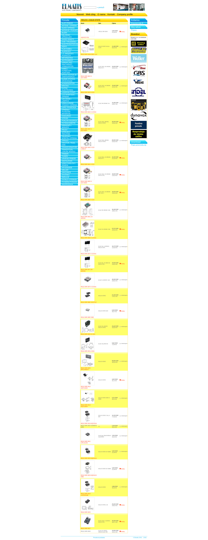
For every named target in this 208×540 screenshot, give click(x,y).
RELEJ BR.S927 (86, 528)
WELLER (65, 170)
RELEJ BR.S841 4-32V (87, 164)
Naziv (82, 23)
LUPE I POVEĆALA (69, 107)
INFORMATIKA (67, 58)
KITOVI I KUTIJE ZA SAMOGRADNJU (69, 76)
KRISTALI (65, 86)
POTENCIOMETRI (68, 123)
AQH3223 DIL (85, 37)
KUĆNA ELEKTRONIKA (67, 89)
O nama (101, 14)
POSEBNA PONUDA (69, 182)
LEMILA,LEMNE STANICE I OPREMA (69, 104)
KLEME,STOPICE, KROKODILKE (68, 80)
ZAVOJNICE (66, 172)
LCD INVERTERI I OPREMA (68, 96)
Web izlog (90, 14)
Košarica (135, 20)
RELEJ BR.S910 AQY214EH (86, 387)
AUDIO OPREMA (68, 28)
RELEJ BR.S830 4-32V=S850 (86, 129)
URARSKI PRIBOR (69, 159)
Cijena (114, 23)
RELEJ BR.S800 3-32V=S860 (86, 77)
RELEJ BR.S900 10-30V (88, 334)
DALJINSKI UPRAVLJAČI (67, 36)
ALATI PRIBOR (67, 23)
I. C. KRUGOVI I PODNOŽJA (68, 54)
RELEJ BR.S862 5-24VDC (88, 238)
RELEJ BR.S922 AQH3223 (89, 458)
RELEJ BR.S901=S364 (87, 351)
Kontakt (111, 14)
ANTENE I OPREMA (69, 25)
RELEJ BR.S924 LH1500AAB (86, 494)
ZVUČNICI (65, 175)
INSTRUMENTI (67, 60)
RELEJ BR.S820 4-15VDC (88, 112)
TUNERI (65, 156)
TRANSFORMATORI (69, 147)
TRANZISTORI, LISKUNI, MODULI (68, 150)
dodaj (123, 31)
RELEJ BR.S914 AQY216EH (86, 405)
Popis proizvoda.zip (138, 145)
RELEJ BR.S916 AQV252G (89, 423)
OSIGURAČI (66, 116)
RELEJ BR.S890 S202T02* (89, 302)
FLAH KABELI (67, 49)
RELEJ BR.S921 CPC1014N (86, 442)
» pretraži (100, 7)
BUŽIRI (64, 33)
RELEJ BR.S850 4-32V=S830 (86, 182)
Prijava (133, 30)
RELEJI (64, 130)
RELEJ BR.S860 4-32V (87, 200)
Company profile (125, 14)
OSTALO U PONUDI (69, 179)
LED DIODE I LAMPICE (66, 100)
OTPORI (65, 118)
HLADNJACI (66, 51)
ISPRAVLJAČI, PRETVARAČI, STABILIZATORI (67, 64)
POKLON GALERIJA (69, 121)
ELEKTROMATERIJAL (70, 44)
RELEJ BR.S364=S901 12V (89, 54)
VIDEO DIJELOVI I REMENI (68, 164)
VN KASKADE (67, 168)
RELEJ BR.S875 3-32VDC (88, 287)
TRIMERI (65, 154)
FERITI (64, 46)
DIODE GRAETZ (68, 39)
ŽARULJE (65, 177)
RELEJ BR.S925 (86, 512)
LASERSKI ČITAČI (68, 92)
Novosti (80, 14)
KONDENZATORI (68, 83)
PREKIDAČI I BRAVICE (66, 126)
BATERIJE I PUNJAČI (70, 30)
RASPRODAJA (67, 184)
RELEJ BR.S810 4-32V (87, 92)
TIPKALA (65, 140)
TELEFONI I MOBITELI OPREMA (69, 137)
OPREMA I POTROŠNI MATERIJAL (66, 111)
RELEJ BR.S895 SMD (87, 317)
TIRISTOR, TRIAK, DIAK (68, 144)
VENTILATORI (67, 161)
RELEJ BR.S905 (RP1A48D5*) (86, 368)
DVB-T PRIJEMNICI (69, 42)
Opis (99, 23)
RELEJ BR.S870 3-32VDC (88, 254)
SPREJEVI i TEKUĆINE (66, 133)
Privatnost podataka (99, 537)
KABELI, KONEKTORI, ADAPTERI (67, 70)
